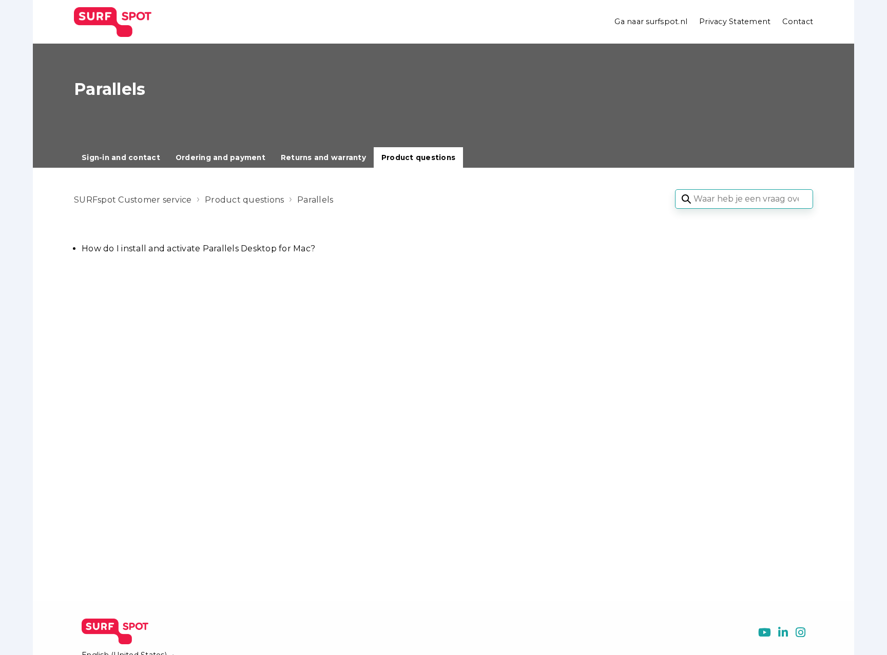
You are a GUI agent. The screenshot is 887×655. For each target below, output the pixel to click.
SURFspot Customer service (132, 200)
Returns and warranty (323, 157)
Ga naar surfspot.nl (650, 21)
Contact (797, 21)
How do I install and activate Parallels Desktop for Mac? (198, 248)
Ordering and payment (220, 157)
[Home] (112, 22)
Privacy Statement (734, 21)
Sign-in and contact (121, 157)
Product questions (418, 157)
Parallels (315, 200)
